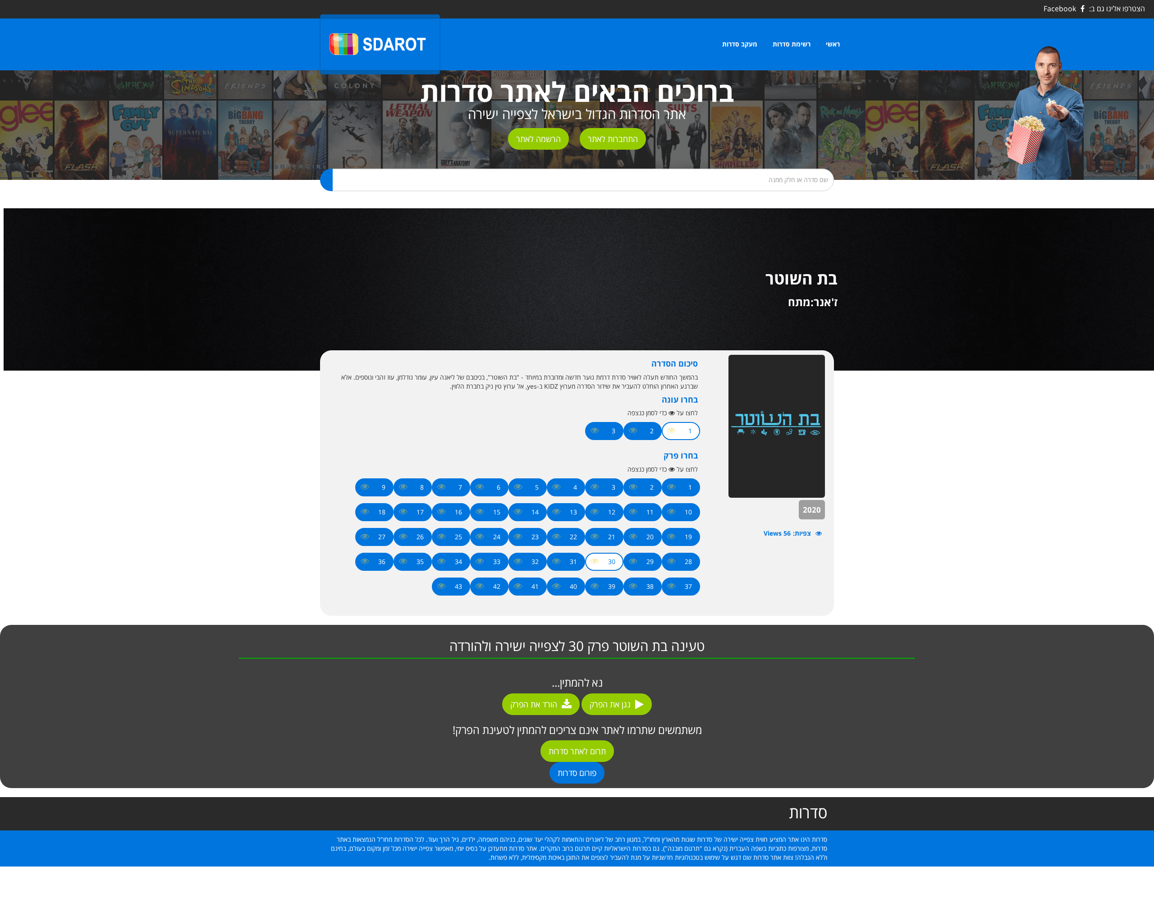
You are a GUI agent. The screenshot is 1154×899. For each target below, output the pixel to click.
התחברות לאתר (613, 138)
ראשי (833, 44)
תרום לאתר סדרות (577, 751)
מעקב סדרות (739, 44)
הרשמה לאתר (538, 138)
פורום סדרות (577, 772)
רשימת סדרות (792, 44)
